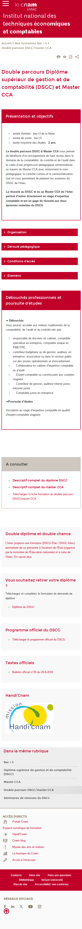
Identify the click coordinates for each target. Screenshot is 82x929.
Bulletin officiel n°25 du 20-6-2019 (32, 672)
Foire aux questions (59, 875)
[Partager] (77, 57)
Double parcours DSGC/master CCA (26, 48)
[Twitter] (21, 906)
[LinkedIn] (13, 906)
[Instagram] (39, 906)
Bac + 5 (9, 762)
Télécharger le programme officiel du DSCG (38, 639)
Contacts (16, 875)
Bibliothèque (26, 879)
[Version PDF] (71, 57)
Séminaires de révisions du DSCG (27, 798)
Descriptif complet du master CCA (38, 487)
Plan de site (20, 884)
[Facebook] (5, 906)
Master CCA (12, 782)
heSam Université (52, 879)
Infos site (34, 875)
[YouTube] (30, 906)
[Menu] (5, 4)
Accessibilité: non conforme (52, 884)
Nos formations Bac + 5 (31, 43)
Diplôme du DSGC (23, 607)
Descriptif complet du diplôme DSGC (40, 480)
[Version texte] (64, 57)
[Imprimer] (58, 57)
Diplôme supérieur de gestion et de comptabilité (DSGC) (37, 772)
